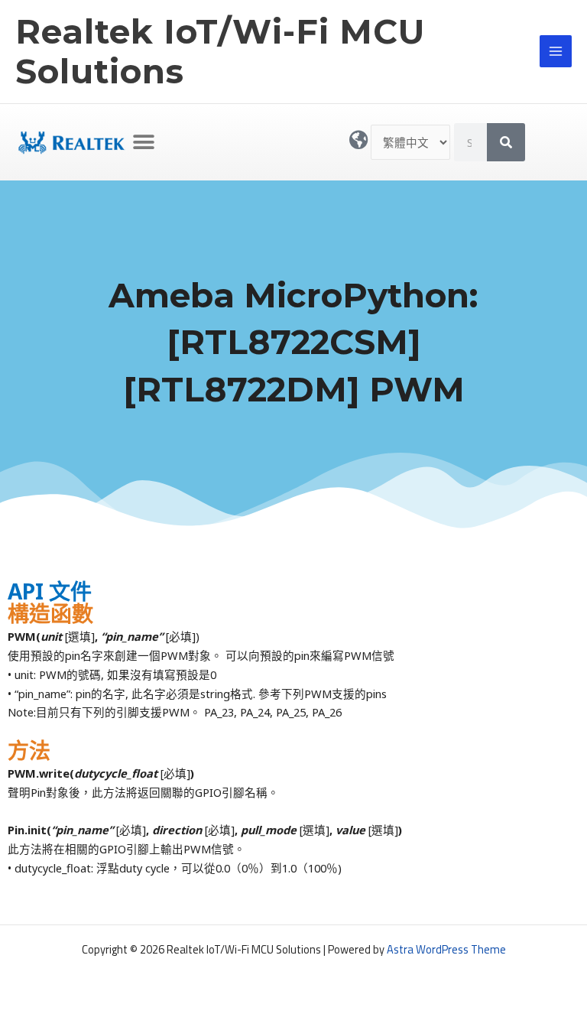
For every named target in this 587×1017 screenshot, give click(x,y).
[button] (144, 142)
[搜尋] (506, 142)
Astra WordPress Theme (446, 949)
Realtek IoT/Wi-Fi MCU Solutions (220, 52)
